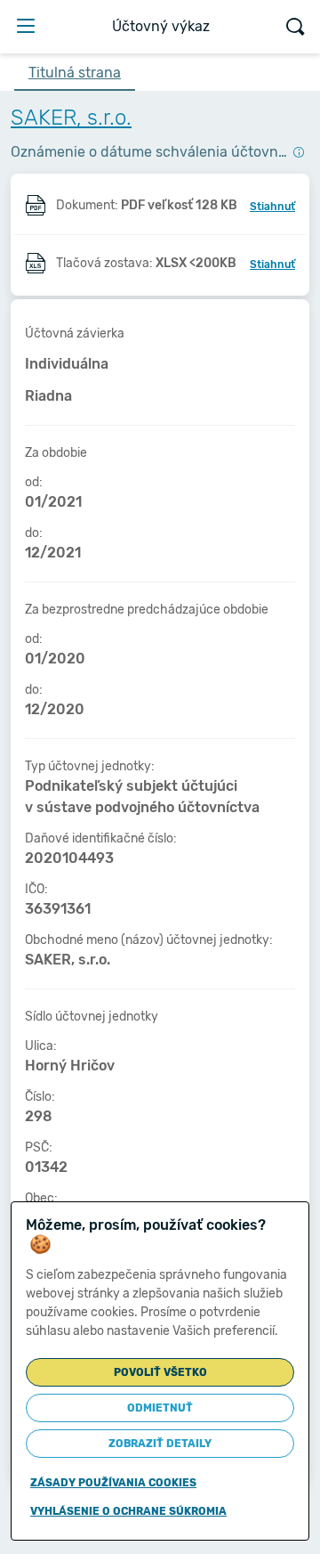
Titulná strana (74, 72)
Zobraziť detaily (160, 1443)
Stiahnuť (272, 206)
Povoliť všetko (160, 1372)
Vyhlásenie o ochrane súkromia (128, 1511)
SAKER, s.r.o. (71, 117)
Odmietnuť (160, 1408)
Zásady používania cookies (113, 1483)
